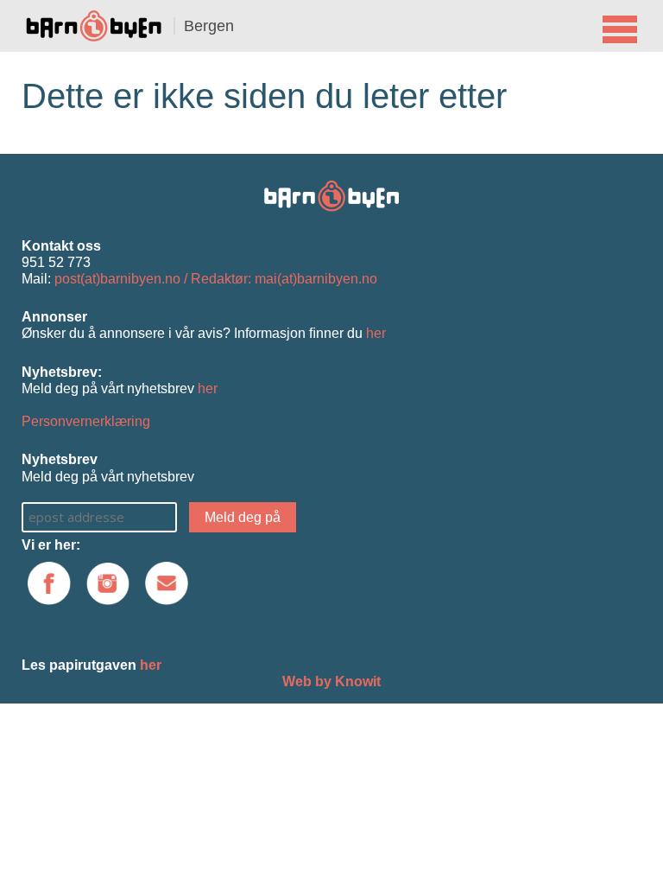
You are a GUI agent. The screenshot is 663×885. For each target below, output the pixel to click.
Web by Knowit (331, 681)
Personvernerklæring (86, 421)
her (376, 333)
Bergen (209, 26)
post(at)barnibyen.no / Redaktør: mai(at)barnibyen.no (215, 278)
